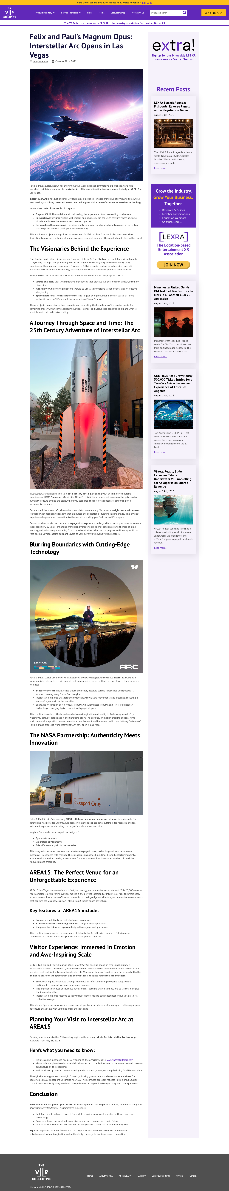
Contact (192, 1175)
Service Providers (69, 12)
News (89, 12)
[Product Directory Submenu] (55, 12)
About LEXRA (125, 1175)
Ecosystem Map (118, 12)
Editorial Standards (161, 1175)
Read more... (160, 167)
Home (90, 1175)
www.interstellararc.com (120, 1059)
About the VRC (106, 1175)
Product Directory (44, 12)
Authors (179, 1175)
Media (102, 12)
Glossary (142, 1175)
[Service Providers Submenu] (81, 12)
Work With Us (138, 12)
